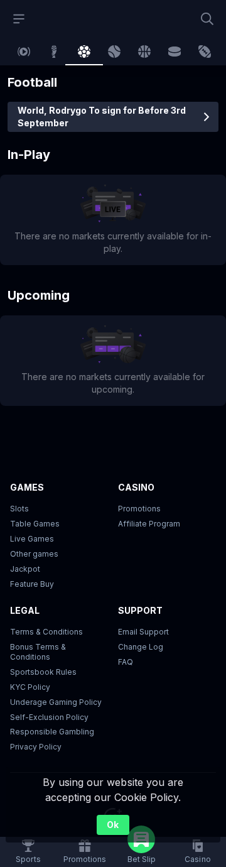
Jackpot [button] (25, 569)
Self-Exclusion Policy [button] (49, 717)
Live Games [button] (32, 538)
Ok (113, 824)
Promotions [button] (139, 508)
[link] (24, 51)
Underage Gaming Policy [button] (56, 702)
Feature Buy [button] (32, 584)
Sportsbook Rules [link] (43, 672)
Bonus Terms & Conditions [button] (38, 652)
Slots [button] (19, 508)
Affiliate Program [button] (149, 523)
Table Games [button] (35, 523)
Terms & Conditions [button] (46, 631)
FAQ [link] (125, 662)
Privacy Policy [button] (36, 746)
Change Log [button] (140, 647)
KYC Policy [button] (30, 687)
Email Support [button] (143, 631)
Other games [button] (34, 554)
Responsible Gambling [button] (52, 731)
